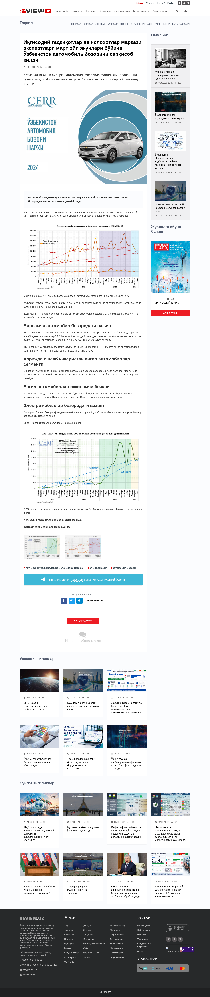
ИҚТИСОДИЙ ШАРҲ (167, 302)
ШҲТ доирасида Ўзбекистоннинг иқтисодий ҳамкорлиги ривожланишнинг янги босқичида (39, 833)
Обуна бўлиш (170, 313)
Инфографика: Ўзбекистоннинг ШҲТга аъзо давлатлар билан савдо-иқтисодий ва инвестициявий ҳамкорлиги (170, 833)
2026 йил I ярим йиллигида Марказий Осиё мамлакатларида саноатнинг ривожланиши (126, 708)
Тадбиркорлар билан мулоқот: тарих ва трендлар (79, 889)
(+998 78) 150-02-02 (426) (45, 965)
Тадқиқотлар (140, 11)
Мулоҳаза (113, 24)
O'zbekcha (150, 3)
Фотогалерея (116, 952)
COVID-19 (69, 962)
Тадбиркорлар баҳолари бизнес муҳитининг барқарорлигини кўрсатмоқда (81, 764)
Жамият (87, 957)
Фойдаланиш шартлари (144, 945)
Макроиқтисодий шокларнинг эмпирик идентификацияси (167, 75)
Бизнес (124, 24)
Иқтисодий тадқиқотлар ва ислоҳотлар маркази (54, 568)
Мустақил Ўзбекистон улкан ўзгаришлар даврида (83, 829)
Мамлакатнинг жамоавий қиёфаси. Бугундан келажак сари (83, 706)
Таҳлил (76, 11)
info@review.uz (29, 969)
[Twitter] (188, 3)
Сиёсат (87, 948)
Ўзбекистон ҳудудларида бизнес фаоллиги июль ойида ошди (38, 762)
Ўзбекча (139, 3)
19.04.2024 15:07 (34, 67)
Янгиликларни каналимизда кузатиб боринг (87, 579)
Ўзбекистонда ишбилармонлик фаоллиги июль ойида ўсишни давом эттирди (126, 764)
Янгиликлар (89, 939)
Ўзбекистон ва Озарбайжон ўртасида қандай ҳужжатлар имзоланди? (39, 889)
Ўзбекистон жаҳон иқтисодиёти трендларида (170, 117)
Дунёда (166, 24)
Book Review (159, 11)
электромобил (98, 568)
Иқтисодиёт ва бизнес (94, 943)
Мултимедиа (116, 948)
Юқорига (106, 992)
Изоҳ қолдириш (83, 621)
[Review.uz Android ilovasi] (177, 928)
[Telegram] (184, 3)
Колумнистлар (137, 24)
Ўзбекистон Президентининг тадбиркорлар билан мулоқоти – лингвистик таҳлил (168, 161)
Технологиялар (117, 925)
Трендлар (76, 24)
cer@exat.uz (28, 974)
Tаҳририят (142, 939)
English (170, 3)
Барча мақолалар (181, 24)
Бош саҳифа (62, 11)
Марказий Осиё (91, 952)
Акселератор (153, 24)
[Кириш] (185, 11)
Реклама (141, 934)
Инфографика (122, 11)
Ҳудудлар (105, 11)
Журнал (90, 11)
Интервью (100, 24)
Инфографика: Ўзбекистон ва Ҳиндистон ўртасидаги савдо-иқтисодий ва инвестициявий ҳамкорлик (126, 832)
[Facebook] (179, 3)
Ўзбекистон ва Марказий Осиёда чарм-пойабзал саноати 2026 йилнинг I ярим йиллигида (169, 891)
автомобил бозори (124, 568)
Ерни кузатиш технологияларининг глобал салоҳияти (35, 706)
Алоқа (140, 951)
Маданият (115, 930)
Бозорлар (88, 24)
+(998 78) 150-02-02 (32, 960)
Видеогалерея (117, 957)
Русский (161, 3)
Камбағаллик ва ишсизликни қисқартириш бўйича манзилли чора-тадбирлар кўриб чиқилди (125, 891)
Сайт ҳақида (143, 930)
